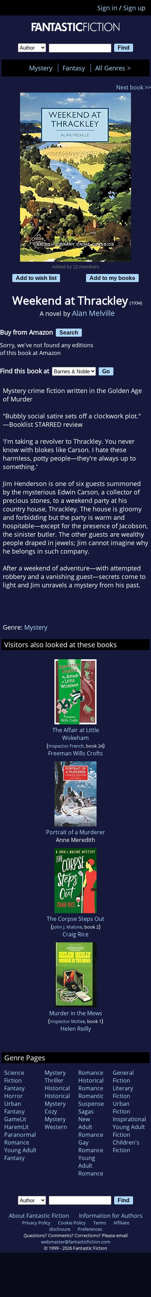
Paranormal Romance (20, 1138)
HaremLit (16, 1127)
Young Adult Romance (90, 1165)
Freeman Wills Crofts (75, 753)
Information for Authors (111, 1216)
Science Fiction (14, 1076)
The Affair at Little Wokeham (75, 734)
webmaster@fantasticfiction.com (75, 1242)
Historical (57, 1088)
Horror (13, 1096)
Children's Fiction (126, 1146)
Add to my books (112, 278)
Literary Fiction (123, 1092)
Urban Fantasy (14, 1107)
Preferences (90, 1229)
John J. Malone (67, 927)
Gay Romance (90, 1146)
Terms (99, 1223)
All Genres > (114, 68)
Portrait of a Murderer (75, 832)
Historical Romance (91, 1084)
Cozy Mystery (55, 1115)
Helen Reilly (75, 1029)
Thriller (54, 1080)
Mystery (40, 68)
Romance (90, 1073)
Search (68, 332)
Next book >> (133, 87)
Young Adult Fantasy (20, 1154)
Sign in (107, 8)
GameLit (15, 1119)
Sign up (134, 8)
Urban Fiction (121, 1107)
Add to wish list (36, 278)
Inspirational (129, 1119)
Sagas (86, 1111)
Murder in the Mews (75, 1013)
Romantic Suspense (91, 1100)
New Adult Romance (90, 1127)
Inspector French (66, 746)
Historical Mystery (57, 1100)
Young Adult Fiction (129, 1131)
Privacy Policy (36, 1223)
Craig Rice (75, 934)
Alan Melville (93, 313)
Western (56, 1127)
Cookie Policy (72, 1223)
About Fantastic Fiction (39, 1216)
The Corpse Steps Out (75, 919)
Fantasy (74, 68)
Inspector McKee (67, 1021)
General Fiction (123, 1076)
